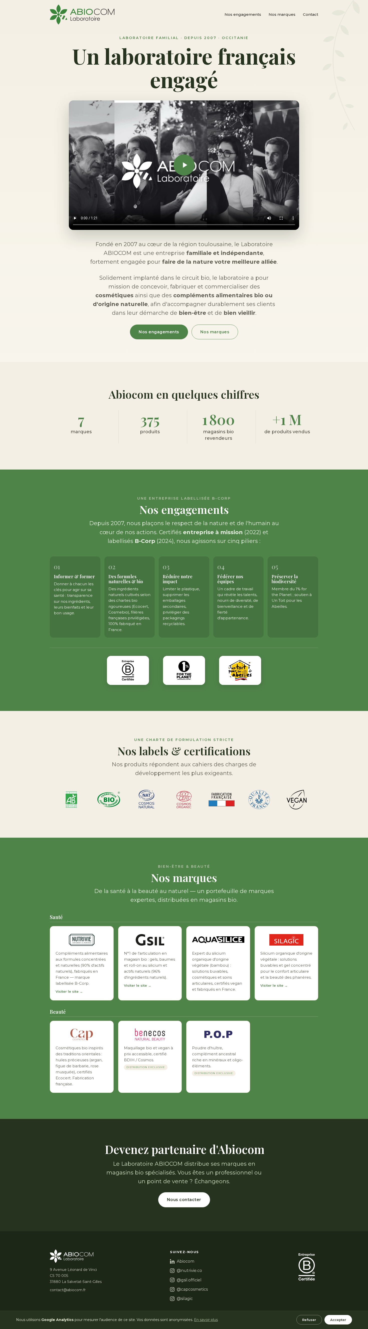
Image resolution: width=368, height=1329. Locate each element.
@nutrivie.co (189, 1270)
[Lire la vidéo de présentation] (184, 165)
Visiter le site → (69, 991)
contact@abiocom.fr (68, 1290)
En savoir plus (206, 1319)
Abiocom (185, 1261)
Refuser (309, 1320)
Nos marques (282, 14)
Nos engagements (243, 14)
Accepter (338, 1320)
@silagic (185, 1298)
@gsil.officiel (189, 1280)
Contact (310, 14)
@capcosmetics (192, 1289)
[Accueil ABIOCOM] (82, 15)
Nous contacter (184, 1199)
